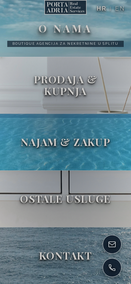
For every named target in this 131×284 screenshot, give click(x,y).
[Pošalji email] (112, 244)
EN (120, 8)
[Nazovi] (112, 267)
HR (102, 8)
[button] (65, 28)
